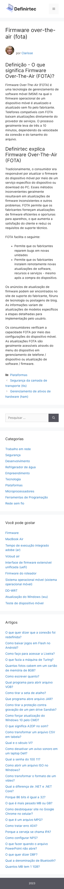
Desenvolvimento (17, 461)
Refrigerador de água (20, 467)
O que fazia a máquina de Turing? (29, 659)
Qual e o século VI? (19, 743)
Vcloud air (12, 556)
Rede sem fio (14, 503)
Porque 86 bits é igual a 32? (25, 797)
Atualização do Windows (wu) (26, 597)
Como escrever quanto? (22, 676)
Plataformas (18, 375)
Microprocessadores (19, 491)
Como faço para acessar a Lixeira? (30, 653)
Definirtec (25, 9)
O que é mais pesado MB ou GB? (28, 803)
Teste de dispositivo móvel (24, 603)
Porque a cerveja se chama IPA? (28, 832)
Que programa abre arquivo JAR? (29, 699)
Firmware (12, 533)
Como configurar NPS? (21, 838)
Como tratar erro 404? (21, 826)
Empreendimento (17, 473)
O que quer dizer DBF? (21, 854)
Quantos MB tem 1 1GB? (22, 866)
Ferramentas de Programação (26, 497)
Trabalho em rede (18, 449)
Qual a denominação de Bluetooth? (30, 860)
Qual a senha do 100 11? (22, 759)
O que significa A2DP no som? (26, 726)
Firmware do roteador (20, 573)
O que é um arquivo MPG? (24, 820)
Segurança (13, 455)
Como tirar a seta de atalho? (25, 693)
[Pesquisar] (54, 418)
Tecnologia (13, 479)
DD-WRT (11, 590)
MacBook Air (14, 539)
